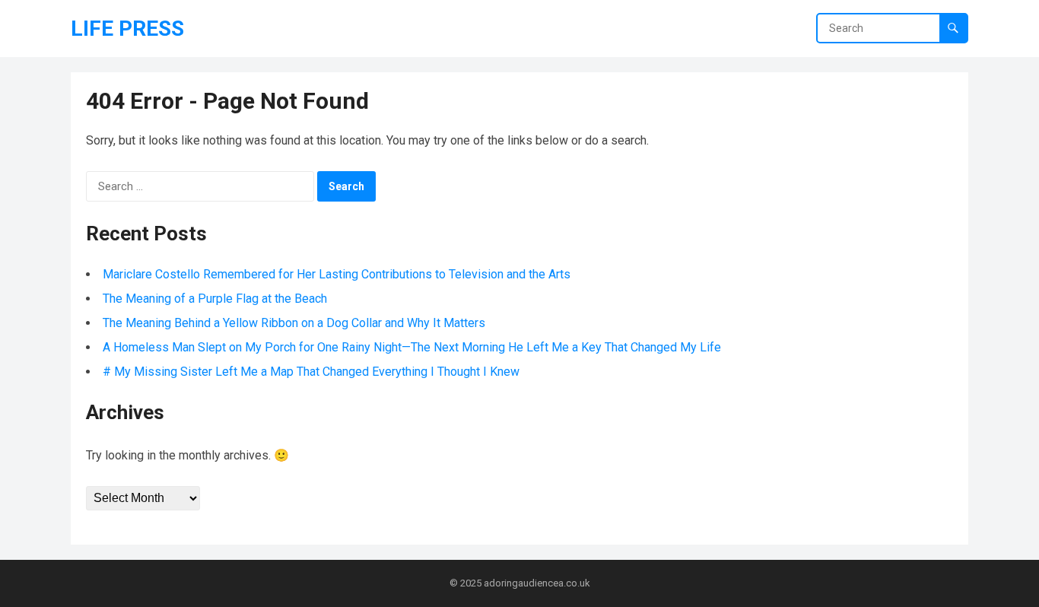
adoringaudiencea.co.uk (537, 583)
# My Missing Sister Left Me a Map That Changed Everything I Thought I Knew (311, 371)
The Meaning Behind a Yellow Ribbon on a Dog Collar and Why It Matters (294, 323)
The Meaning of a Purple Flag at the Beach (215, 298)
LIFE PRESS (127, 28)
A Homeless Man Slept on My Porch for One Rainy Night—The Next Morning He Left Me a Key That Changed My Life (412, 347)
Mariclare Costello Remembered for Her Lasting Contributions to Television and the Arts (336, 274)
